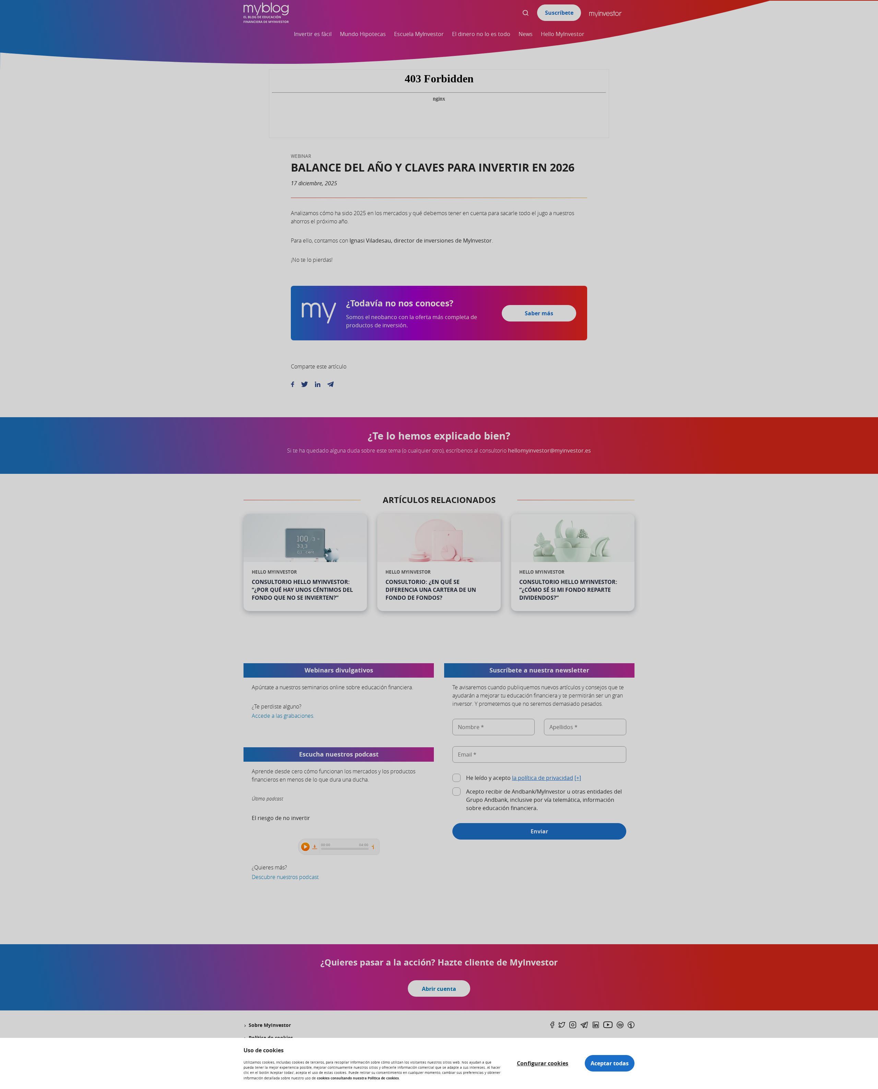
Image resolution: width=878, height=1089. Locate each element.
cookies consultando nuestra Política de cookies (358, 1078)
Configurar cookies (542, 1063)
